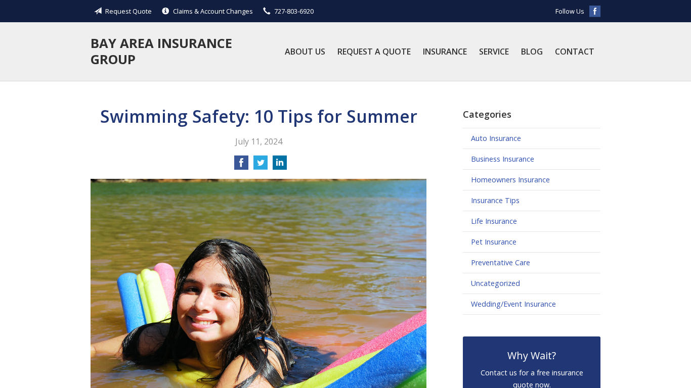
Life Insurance (494, 221)
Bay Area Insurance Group (161, 51)
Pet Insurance (493, 242)
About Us (305, 51)
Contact (574, 51)
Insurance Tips (495, 200)
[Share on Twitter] (260, 165)
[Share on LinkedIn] (280, 165)
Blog (532, 51)
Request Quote (128, 11)
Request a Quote (374, 51)
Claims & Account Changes (213, 11)
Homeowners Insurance (510, 179)
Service (494, 51)
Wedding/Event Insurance (513, 304)
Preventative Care (500, 262)
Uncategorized (495, 283)
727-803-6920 (294, 11)
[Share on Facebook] (241, 165)
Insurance (445, 51)
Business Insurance (502, 159)
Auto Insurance (496, 138)
